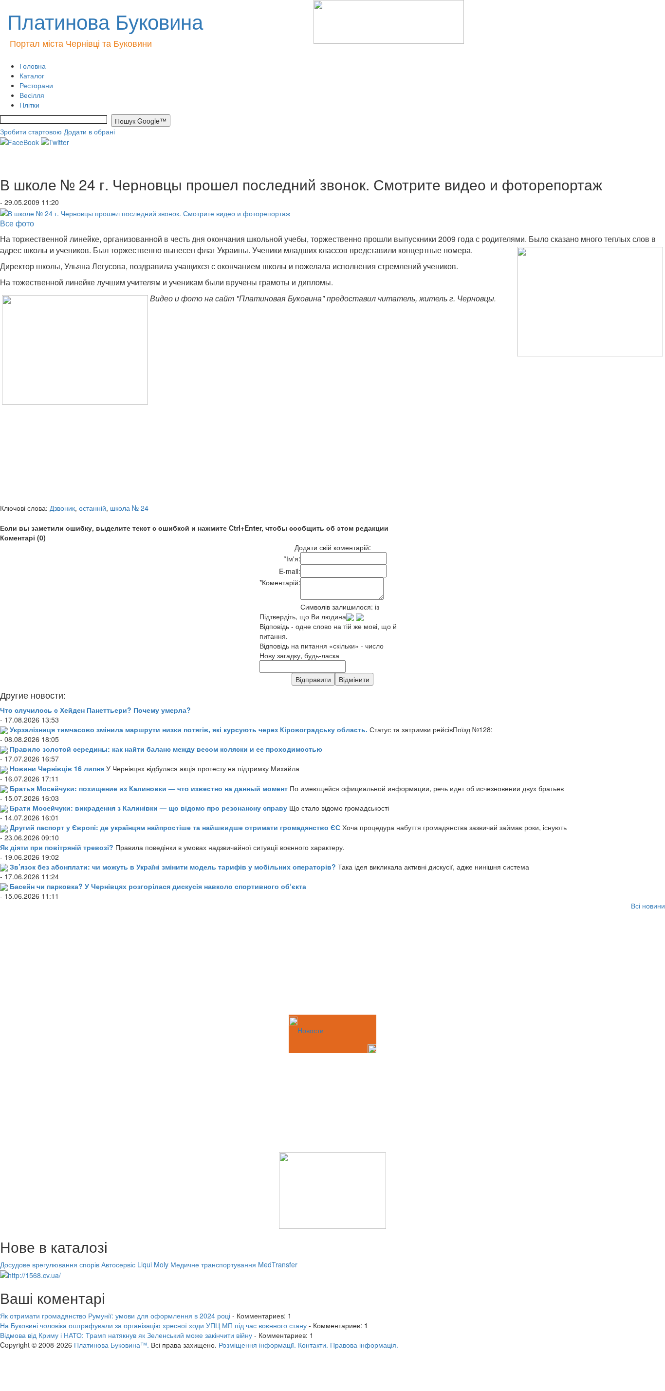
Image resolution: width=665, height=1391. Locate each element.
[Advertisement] (48, 964)
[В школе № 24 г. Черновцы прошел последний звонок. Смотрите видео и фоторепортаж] (145, 212)
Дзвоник (62, 508)
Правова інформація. (364, 1345)
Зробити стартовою (31, 131)
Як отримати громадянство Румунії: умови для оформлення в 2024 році (115, 1315)
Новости (310, 1030)
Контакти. (313, 1345)
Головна (32, 66)
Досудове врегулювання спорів (49, 1264)
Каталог (31, 75)
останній (92, 508)
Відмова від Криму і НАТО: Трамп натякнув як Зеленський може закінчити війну (126, 1335)
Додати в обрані (89, 131)
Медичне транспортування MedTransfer (233, 1264)
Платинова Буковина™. (111, 1345)
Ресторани (36, 85)
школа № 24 (129, 508)
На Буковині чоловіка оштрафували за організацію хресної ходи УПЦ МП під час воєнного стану (153, 1325)
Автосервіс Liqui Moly (134, 1264)
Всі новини (648, 905)
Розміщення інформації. (257, 1345)
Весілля (31, 95)
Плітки (29, 105)
